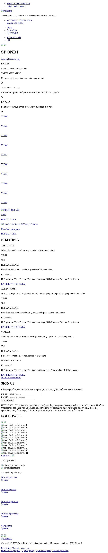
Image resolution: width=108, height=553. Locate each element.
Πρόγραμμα (12, 33)
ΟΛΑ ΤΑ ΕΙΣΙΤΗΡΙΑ (11, 377)
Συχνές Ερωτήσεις (15, 23)
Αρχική (4, 59)
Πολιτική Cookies (60, 550)
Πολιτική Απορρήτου (10, 550)
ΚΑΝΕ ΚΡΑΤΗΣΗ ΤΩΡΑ (13, 284)
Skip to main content (16, 6)
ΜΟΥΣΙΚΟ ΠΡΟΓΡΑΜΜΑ (19, 20)
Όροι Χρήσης (28, 550)
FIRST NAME (8, 394)
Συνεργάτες (6, 548)
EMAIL (5, 397)
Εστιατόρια (12, 30)
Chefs (9, 27)
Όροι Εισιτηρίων (43, 550)
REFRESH (6, 455)
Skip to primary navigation (18, 3)
